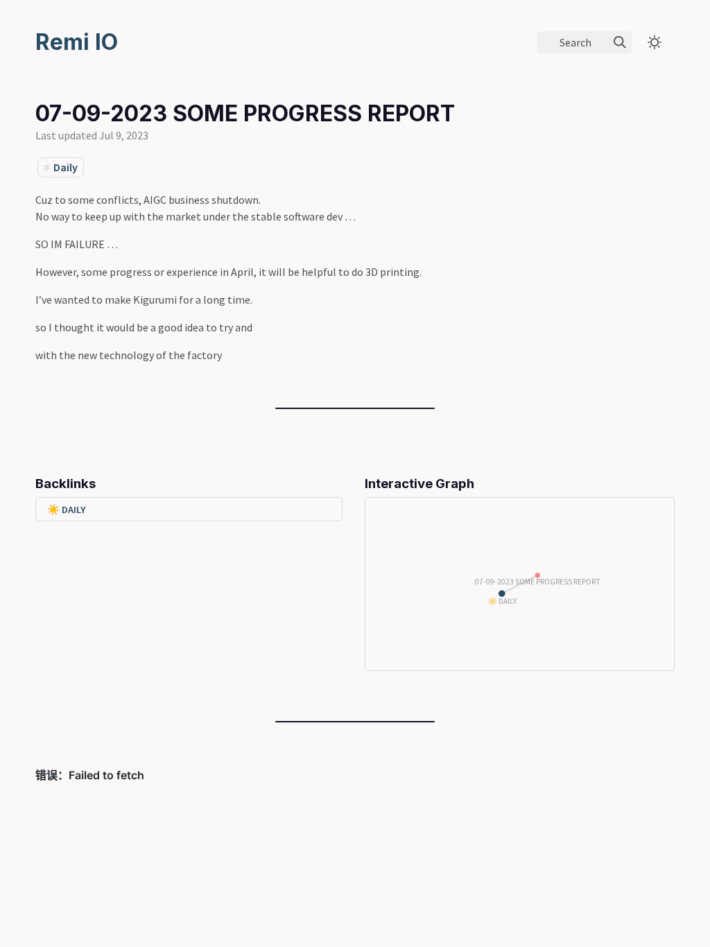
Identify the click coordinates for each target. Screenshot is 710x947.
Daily (65, 167)
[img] (620, 42)
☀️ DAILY (66, 509)
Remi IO (76, 41)
